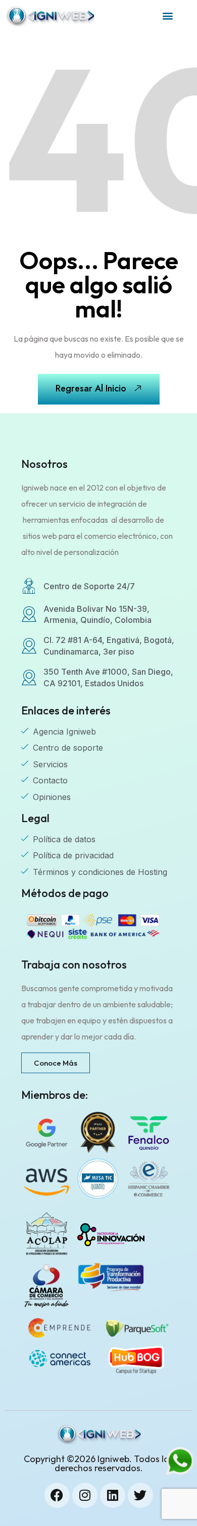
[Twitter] (140, 1495)
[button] (167, 16)
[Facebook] (57, 1495)
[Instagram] (84, 1495)
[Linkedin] (112, 1495)
